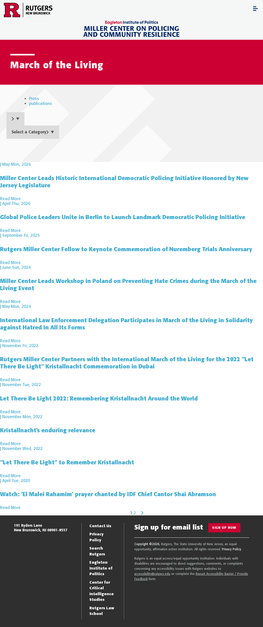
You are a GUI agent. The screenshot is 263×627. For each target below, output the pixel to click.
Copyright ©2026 (146, 544)
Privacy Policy (231, 549)
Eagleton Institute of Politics (100, 568)
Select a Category (29, 132)
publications (40, 103)
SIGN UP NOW (224, 528)
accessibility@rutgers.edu (152, 574)
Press (34, 98)
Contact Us (100, 525)
